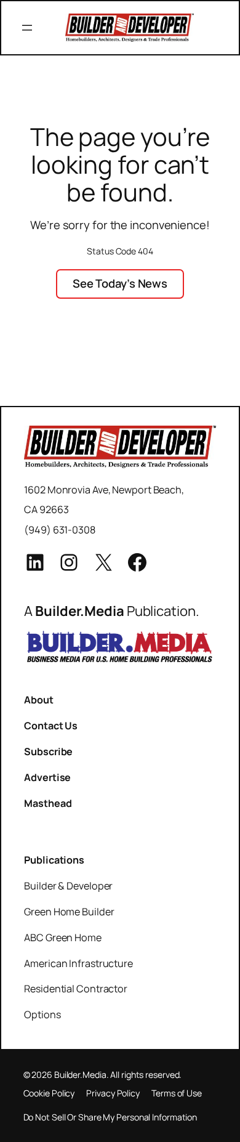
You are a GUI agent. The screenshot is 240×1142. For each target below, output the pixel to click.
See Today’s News (120, 283)
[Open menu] (27, 27)
